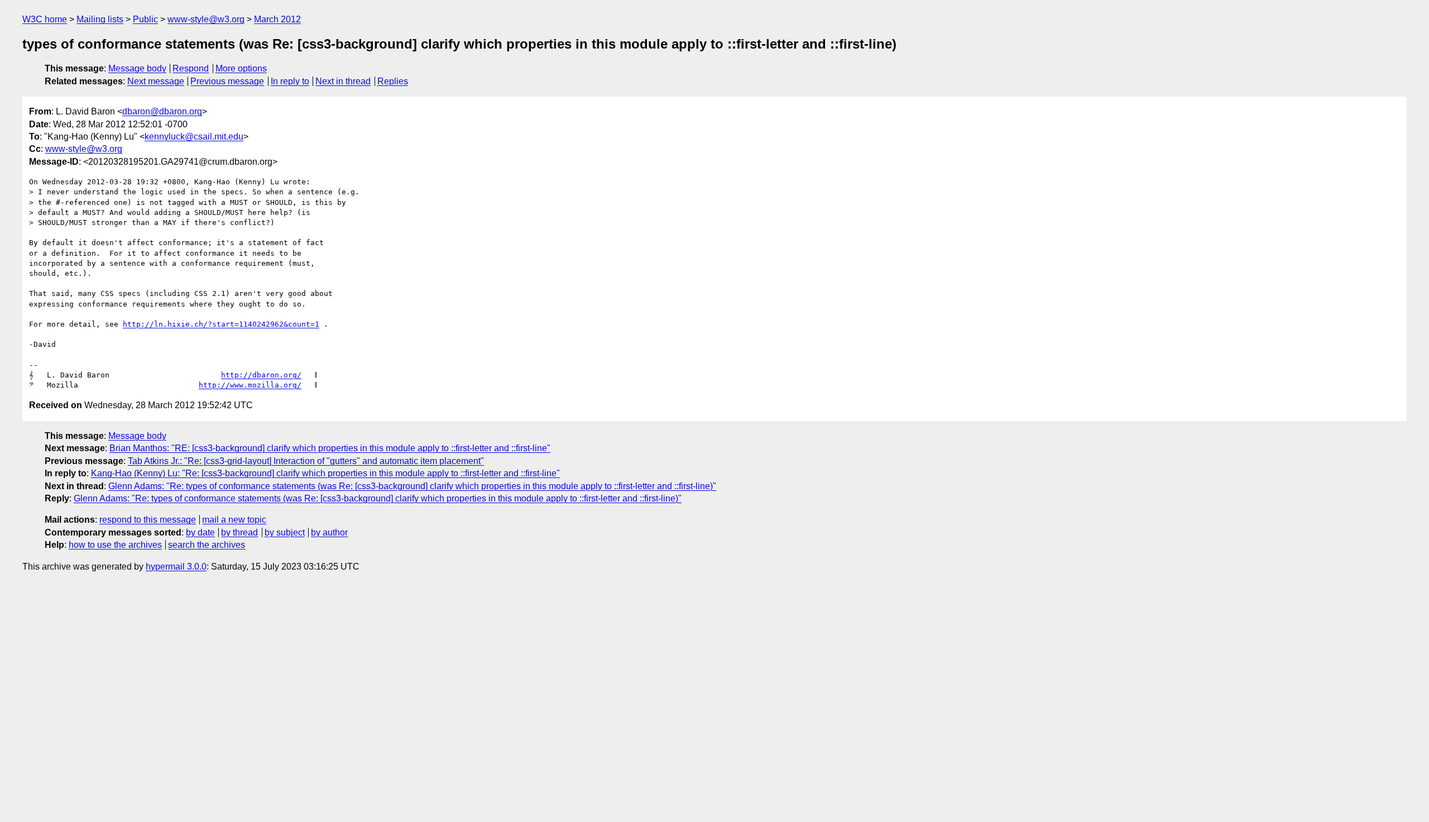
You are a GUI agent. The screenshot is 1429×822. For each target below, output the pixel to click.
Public (145, 19)
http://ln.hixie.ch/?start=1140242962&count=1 (221, 324)
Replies (392, 81)
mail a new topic (234, 519)
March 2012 (277, 19)
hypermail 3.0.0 (176, 566)
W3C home (44, 19)
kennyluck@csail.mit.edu (194, 136)
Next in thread (343, 81)
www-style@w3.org (205, 19)
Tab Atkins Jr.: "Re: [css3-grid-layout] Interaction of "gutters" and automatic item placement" (306, 461)
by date (200, 532)
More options (241, 68)
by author (329, 532)
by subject (285, 532)
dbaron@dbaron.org (162, 111)
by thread (239, 532)
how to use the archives (115, 544)
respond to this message (147, 519)
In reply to (290, 81)
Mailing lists (99, 19)
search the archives (206, 544)
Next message (155, 81)
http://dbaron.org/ (261, 375)
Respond (190, 68)
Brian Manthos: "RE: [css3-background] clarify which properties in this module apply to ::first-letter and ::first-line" (329, 448)
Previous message (227, 81)
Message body (137, 68)
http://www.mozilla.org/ (250, 385)
